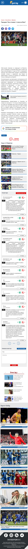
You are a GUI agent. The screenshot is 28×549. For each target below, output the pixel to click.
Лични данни (18, 547)
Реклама (8, 543)
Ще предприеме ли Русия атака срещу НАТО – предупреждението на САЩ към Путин (13, 385)
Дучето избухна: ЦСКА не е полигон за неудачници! (13, 506)
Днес (23, 2)
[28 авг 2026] (14, 415)
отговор (22, 214)
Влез (19, 348)
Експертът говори (23, 507)
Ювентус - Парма (16, 154)
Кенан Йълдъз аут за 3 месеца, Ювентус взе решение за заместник (18, 186)
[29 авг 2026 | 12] (14, 436)
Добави (14, 365)
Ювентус (4, 135)
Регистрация (22, 348)
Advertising (9, 547)
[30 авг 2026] (14, 457)
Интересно (24, 426)
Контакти (4, 543)
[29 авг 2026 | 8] (14, 497)
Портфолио (14, 544)
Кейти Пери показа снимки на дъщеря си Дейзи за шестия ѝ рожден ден (18, 399)
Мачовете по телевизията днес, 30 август (10, 465)
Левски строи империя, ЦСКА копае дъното (11, 486)
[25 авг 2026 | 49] (14, 477)
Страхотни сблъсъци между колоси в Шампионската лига (17, 178)
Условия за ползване (21, 543)
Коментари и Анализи (22, 447)
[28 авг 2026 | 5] (14, 518)
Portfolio (13, 547)
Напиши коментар (16, 139)
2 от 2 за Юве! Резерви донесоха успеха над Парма (18, 147)
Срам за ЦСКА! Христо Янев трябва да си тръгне (12, 445)
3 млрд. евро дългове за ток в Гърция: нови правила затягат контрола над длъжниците (13, 378)
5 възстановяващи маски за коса (18, 390)
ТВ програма (24, 467)
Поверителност (13, 543)
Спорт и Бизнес (23, 529)
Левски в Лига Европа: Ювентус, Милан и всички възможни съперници (18, 170)
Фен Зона (25, 487)
